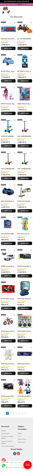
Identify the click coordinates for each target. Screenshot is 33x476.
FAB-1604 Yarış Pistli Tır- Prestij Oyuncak (8, 39)
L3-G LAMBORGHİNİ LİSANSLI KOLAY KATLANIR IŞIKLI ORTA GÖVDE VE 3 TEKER (24, 169)
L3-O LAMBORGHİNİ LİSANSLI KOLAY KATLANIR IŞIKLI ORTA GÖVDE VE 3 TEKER (8, 169)
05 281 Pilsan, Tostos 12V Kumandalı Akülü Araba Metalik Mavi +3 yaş (8, 71)
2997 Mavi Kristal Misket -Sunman (24, 299)
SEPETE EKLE (8, 48)
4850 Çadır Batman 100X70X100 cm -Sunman (24, 364)
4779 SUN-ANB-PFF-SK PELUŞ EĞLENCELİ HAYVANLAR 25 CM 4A (24, 396)
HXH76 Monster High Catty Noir (8, 104)
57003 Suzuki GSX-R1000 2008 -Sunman (8, 396)
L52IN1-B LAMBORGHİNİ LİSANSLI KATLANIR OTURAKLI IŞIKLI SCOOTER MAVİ (8, 136)
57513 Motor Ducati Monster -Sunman (8, 299)
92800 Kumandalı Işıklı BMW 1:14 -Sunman (8, 266)
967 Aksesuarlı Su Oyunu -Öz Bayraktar (24, 234)
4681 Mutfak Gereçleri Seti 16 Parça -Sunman (24, 331)
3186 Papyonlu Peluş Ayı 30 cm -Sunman (8, 364)
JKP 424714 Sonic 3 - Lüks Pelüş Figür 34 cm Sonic (24, 71)
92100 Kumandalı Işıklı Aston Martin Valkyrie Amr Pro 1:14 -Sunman (24, 266)
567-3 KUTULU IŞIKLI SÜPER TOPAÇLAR (8, 234)
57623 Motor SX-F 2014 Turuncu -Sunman (8, 331)
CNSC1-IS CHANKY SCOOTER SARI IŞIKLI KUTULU (24, 201)
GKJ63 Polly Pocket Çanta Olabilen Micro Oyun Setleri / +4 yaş (24, 104)
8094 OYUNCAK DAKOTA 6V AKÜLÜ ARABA (8, 201)
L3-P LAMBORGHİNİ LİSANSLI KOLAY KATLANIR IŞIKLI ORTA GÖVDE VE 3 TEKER (24, 136)
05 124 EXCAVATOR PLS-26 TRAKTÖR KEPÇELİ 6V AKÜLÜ (24, 39)
